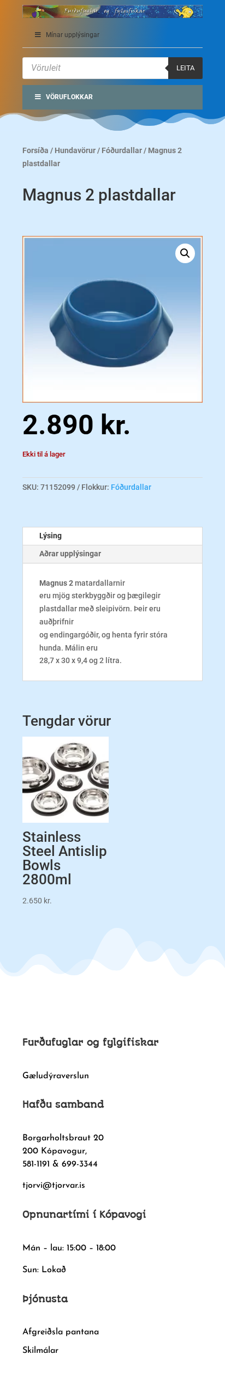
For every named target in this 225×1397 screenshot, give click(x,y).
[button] (185, 253)
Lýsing (50, 535)
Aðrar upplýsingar (70, 553)
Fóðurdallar (122, 150)
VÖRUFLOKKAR (69, 97)
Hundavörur (75, 150)
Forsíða (35, 150)
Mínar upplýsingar (72, 35)
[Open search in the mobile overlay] (112, 68)
